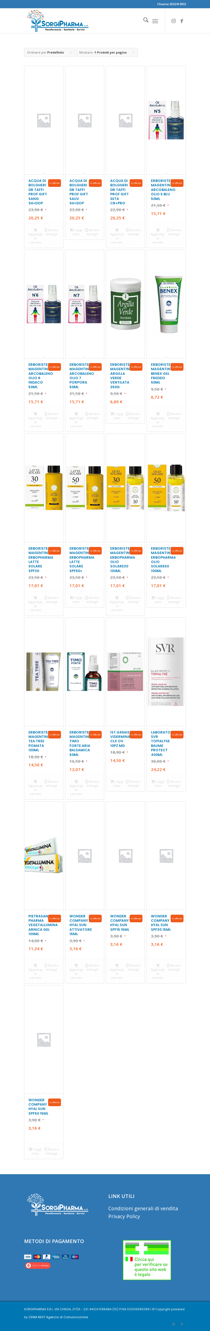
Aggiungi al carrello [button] (35, 238)
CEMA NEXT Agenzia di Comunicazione (58, 1317)
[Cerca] (143, 20)
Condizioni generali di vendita (143, 1208)
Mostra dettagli (52, 232)
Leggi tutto (77, 232)
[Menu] (155, 20)
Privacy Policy (124, 1216)
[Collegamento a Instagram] (174, 21)
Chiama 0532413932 (171, 4)
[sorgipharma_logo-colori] (57, 20)
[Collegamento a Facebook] (182, 21)
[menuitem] (143, 20)
